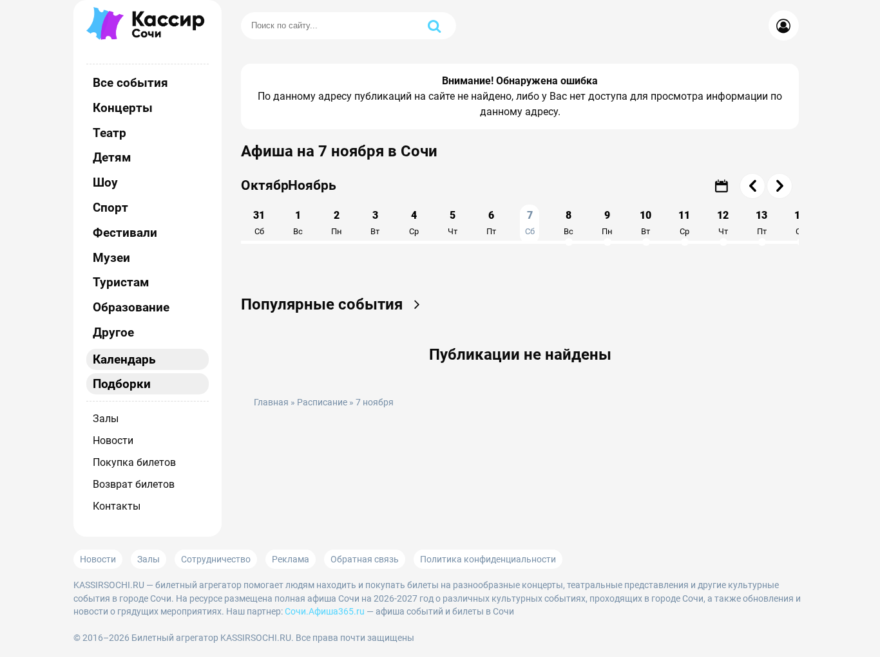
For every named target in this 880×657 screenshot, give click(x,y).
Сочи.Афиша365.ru (325, 611)
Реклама (290, 559)
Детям (112, 157)
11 (684, 222)
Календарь (124, 359)
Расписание (322, 402)
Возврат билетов (134, 484)
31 (259, 222)
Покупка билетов (134, 462)
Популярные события (324, 304)
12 (723, 222)
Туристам (121, 282)
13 (761, 222)
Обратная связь (364, 559)
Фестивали (125, 232)
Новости (113, 440)
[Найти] (434, 26)
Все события (130, 82)
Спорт (110, 207)
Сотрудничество (216, 559)
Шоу (105, 182)
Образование (131, 307)
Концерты (123, 107)
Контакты (116, 506)
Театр (109, 132)
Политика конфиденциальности (488, 559)
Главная (271, 402)
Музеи (111, 257)
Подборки (122, 383)
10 (645, 222)
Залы (106, 418)
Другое (113, 332)
